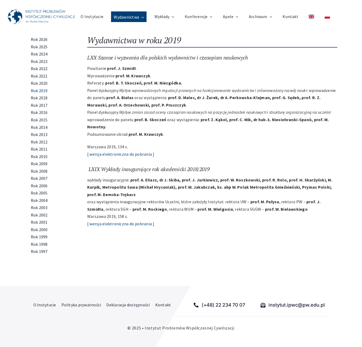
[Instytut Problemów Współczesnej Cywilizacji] (41, 11)
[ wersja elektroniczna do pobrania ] (120, 154)
